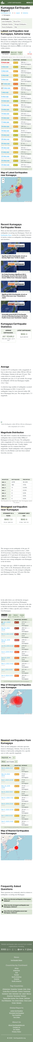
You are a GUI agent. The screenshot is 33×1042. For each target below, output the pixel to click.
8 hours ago (5, 62)
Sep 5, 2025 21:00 (7, 821)
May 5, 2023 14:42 (7, 663)
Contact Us (16, 1027)
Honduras (5, 994)
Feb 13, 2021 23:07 (7, 634)
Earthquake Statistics (7, 24)
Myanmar (10, 996)
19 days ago (5, 135)
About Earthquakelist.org (16, 1025)
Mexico (28, 994)
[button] (16, 187)
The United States (17, 1000)
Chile (24, 989)
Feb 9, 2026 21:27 (7, 768)
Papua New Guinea (9, 998)
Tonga (14, 1003)
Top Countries (16, 1015)
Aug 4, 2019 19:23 (7, 652)
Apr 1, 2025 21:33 (7, 815)
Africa (16, 968)
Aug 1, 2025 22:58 (7, 780)
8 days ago (5, 96)
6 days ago (6, 88)
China (28, 989)
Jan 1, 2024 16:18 (6, 669)
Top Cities (16, 1017)
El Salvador (14, 991)
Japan (17, 13)
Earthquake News (6, 235)
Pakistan (23, 996)
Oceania (16, 979)
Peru (17, 998)
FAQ (15, 27)
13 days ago (5, 105)
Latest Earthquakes (14, 2)
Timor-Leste (28, 1000)
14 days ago (5, 113)
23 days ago (5, 160)
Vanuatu (18, 1003)
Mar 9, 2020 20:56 (7, 809)
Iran (20, 994)
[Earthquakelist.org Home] (3, 2)
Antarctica (16, 970)
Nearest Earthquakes (7, 27)
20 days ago (5, 139)
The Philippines (6, 1000)
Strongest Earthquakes (20, 24)
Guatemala (26, 991)
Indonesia (15, 994)
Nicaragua (17, 996)
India (10, 994)
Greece (20, 991)
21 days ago (5, 152)
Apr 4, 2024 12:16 (7, 675)
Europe (16, 975)
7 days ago (4, 92)
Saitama (25, 13)
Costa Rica (6, 991)
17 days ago (5, 122)
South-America (16, 981)
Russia (21, 998)
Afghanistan (6, 989)
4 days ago (5, 75)
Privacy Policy (16, 1031)
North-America (16, 977)
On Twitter (16, 1029)
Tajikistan (27, 998)
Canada (20, 989)
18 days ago (5, 126)
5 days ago (4, 79)
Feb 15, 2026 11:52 (7, 797)
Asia (16, 972)
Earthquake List (6, 13)
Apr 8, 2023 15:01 (7, 792)
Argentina (14, 989)
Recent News (17, 21)
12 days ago (5, 101)
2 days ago (4, 66)
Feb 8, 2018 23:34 (7, 803)
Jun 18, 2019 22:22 (7, 646)
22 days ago (5, 156)
